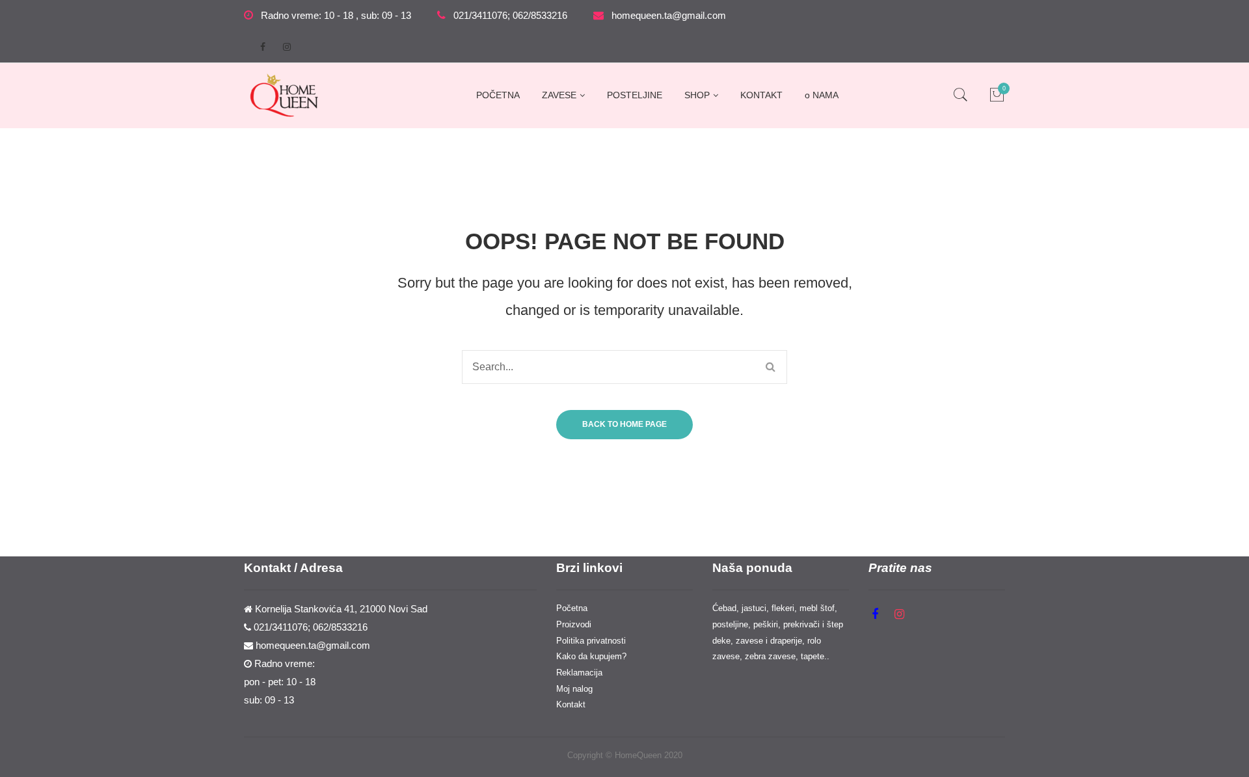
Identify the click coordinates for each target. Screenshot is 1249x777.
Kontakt (570, 704)
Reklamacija (579, 672)
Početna (571, 608)
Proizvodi (573, 624)
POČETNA (498, 95)
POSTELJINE (634, 95)
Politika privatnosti (591, 641)
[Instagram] (287, 46)
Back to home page (624, 424)
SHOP (697, 95)
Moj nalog (574, 689)
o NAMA (822, 95)
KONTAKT (761, 95)
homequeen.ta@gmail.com (668, 15)
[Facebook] (263, 46)
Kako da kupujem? (591, 656)
